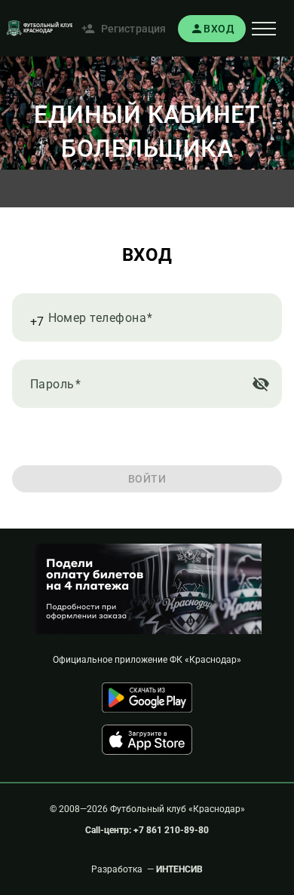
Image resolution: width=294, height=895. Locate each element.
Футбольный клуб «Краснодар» (177, 809)
